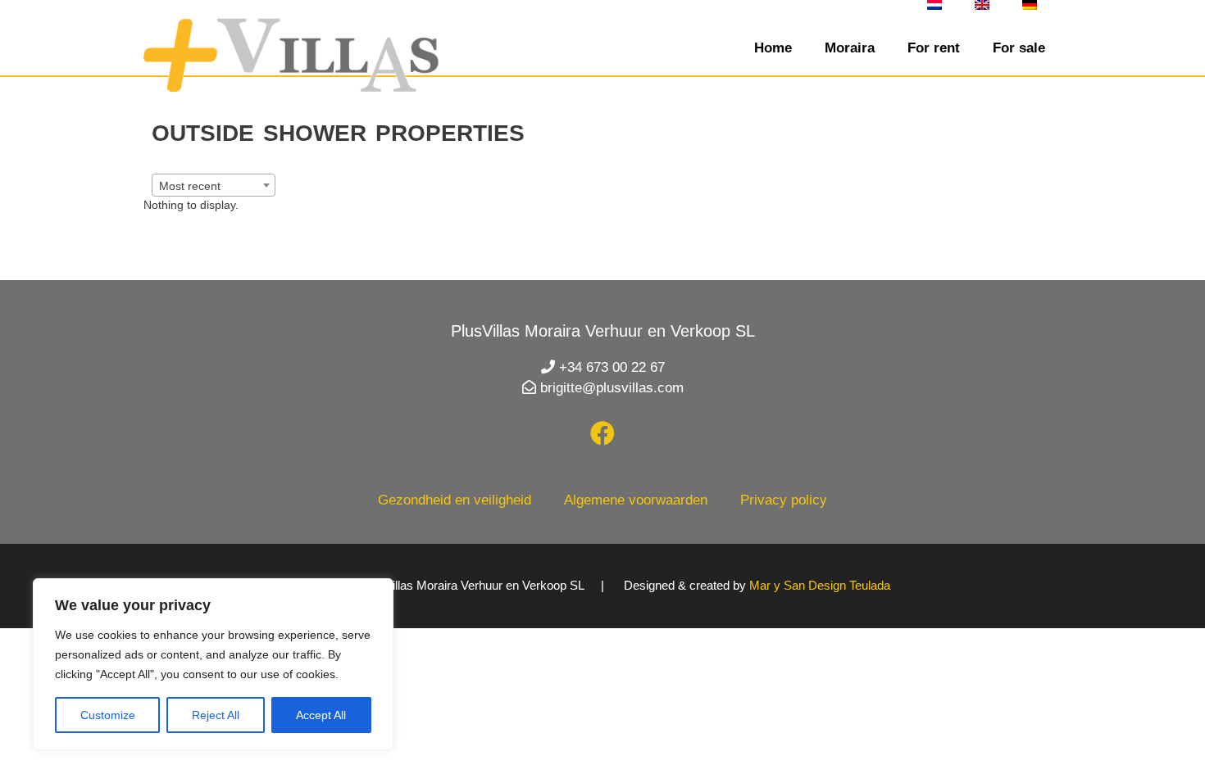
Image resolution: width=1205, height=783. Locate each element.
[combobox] (213, 185)
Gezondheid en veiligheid (454, 500)
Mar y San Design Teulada (819, 585)
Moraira (850, 48)
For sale (1019, 48)
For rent (933, 48)
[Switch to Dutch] (934, 5)
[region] (213, 664)
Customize (107, 715)
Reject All (215, 715)
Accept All (321, 715)
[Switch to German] (1029, 5)
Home (773, 48)
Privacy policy (783, 500)
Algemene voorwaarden (635, 500)
